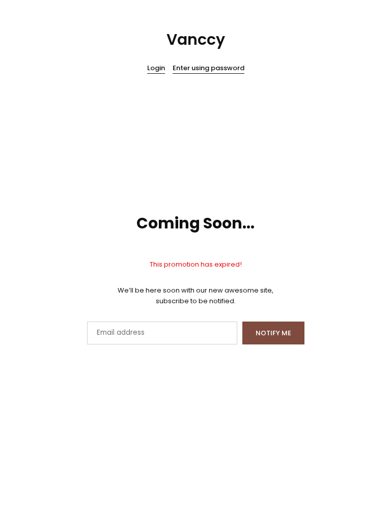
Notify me (273, 333)
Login (156, 68)
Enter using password (208, 68)
